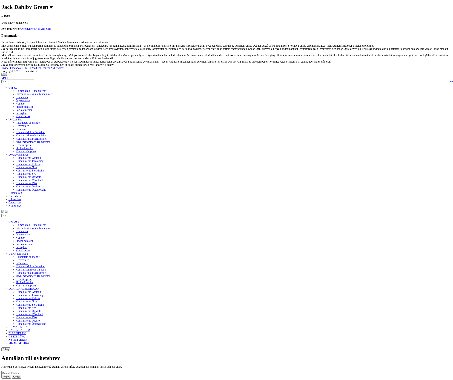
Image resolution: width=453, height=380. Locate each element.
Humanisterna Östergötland (31, 189)
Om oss (12, 87)
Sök (451, 81)
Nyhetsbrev (57, 67)
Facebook (15, 67)
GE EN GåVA (16, 336)
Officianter (22, 129)
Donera (46, 67)
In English (21, 113)
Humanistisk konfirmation (30, 132)
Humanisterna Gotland (28, 157)
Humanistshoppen (26, 151)
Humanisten (15, 192)
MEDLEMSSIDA (18, 342)
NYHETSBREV (18, 339)
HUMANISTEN (18, 326)
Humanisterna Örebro (28, 186)
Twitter (5, 67)
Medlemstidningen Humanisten (33, 141)
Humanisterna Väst (26, 183)
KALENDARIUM (19, 330)
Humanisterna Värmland (29, 180)
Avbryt (6, 376)
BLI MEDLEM (17, 333)
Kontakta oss (23, 116)
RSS (24, 67)
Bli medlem (14, 199)
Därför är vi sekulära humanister (33, 93)
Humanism (22, 97)
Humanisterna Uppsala (28, 176)
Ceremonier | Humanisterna (35, 28)
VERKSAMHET (18, 253)
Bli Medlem (34, 67)
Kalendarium (15, 196)
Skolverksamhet (24, 148)
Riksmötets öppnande (28, 122)
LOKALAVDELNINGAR (23, 288)
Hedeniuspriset (24, 145)
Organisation (23, 100)
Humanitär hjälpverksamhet (31, 138)
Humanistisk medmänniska (31, 135)
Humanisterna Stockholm (30, 170)
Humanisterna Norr (26, 167)
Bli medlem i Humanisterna (31, 90)
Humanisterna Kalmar (28, 164)
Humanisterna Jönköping (30, 160)
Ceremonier (22, 125)
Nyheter (20, 103)
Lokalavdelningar (18, 154)
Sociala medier (24, 109)
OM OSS (13, 221)
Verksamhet (15, 119)
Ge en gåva (14, 202)
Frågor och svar (24, 106)
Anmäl (16, 376)
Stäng (6, 349)
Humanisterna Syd (26, 173)
